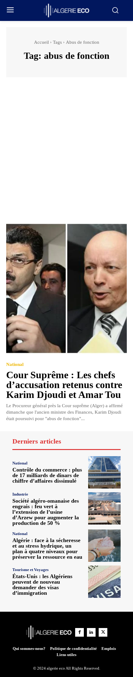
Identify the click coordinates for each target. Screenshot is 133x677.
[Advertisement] (66, 153)
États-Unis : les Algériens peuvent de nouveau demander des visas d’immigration (42, 584)
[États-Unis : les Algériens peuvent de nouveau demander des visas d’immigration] (104, 582)
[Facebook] (79, 632)
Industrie (20, 494)
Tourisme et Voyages (30, 570)
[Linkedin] (91, 632)
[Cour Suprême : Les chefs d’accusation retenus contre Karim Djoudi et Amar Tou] (66, 288)
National (15, 364)
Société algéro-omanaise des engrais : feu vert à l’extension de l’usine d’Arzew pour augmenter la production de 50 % (45, 512)
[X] (103, 632)
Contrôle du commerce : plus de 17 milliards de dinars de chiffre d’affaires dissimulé (47, 475)
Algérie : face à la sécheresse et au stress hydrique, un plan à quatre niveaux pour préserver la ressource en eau (47, 548)
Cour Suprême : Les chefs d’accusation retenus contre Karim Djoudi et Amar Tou (64, 384)
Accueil (41, 42)
